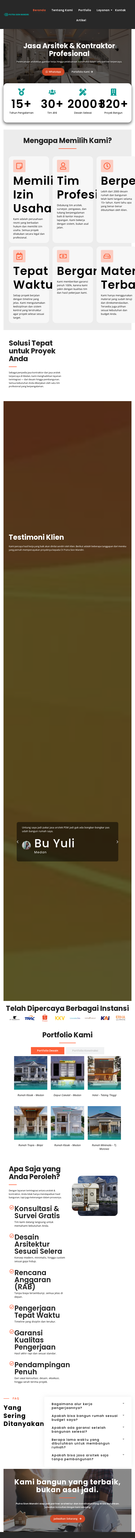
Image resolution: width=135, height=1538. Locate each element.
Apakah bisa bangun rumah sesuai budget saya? (85, 1418)
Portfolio (84, 10)
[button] (17, 842)
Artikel (81, 20)
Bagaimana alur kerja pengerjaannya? (72, 1406)
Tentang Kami (62, 10)
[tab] (47, 1051)
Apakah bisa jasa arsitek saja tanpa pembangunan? (80, 1457)
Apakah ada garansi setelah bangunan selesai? (79, 1429)
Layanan (103, 10)
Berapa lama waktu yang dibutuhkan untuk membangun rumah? (81, 1443)
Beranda (39, 10)
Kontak (120, 10)
